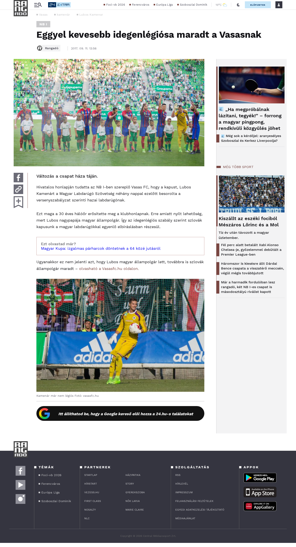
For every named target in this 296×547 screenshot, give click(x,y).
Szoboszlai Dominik (193, 4)
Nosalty (90, 509)
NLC (86, 518)
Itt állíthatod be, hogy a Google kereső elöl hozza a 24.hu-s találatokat (125, 413)
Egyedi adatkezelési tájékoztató (199, 509)
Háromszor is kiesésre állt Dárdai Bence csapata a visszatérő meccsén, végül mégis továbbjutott (252, 268)
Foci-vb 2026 (115, 4)
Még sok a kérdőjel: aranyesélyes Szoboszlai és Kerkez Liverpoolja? (251, 138)
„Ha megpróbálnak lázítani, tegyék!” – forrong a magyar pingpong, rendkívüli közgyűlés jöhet (250, 119)
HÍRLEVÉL (181, 483)
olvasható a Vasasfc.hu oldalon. (109, 268)
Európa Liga (164, 4)
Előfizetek (257, 5)
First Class (92, 501)
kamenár (63, 14)
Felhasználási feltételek (194, 501)
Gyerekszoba (135, 492)
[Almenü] (38, 5)
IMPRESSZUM (184, 492)
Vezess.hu (91, 492)
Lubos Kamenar (91, 14)
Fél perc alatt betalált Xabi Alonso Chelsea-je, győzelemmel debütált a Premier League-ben (251, 249)
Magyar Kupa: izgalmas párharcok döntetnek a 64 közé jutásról (101, 248)
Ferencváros (140, 4)
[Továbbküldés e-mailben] (18, 189)
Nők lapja (132, 501)
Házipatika (132, 475)
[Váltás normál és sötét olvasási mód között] (238, 4)
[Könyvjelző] (18, 202)
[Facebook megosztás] (18, 177)
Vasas (43, 14)
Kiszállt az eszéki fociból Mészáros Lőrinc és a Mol (249, 221)
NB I (43, 24)
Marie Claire (134, 509)
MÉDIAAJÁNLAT (185, 518)
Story (129, 483)
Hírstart (90, 483)
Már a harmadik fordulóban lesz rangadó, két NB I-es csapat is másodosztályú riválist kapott (248, 287)
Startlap (90, 475)
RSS (178, 475)
